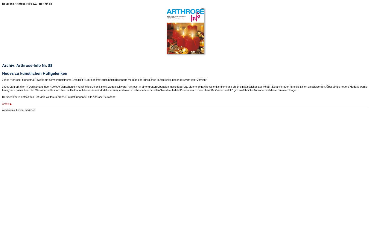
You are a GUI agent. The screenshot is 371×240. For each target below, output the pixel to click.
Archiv (5, 103)
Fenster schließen (25, 110)
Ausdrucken (8, 110)
